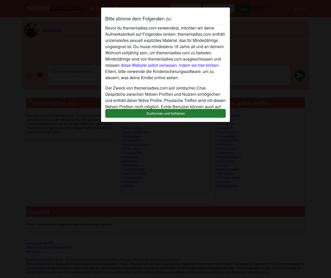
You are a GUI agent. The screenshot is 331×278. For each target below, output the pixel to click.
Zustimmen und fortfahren (165, 113)
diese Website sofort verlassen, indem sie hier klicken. (170, 65)
